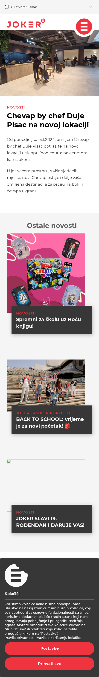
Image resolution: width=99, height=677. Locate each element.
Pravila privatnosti (20, 638)
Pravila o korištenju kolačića (58, 638)
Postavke (50, 648)
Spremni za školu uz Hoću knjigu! (48, 323)
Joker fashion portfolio (45, 413)
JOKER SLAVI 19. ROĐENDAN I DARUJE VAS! (50, 522)
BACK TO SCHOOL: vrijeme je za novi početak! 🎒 (50, 422)
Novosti (16, 107)
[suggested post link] (46, 273)
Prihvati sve (49, 664)
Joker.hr (26, 23)
